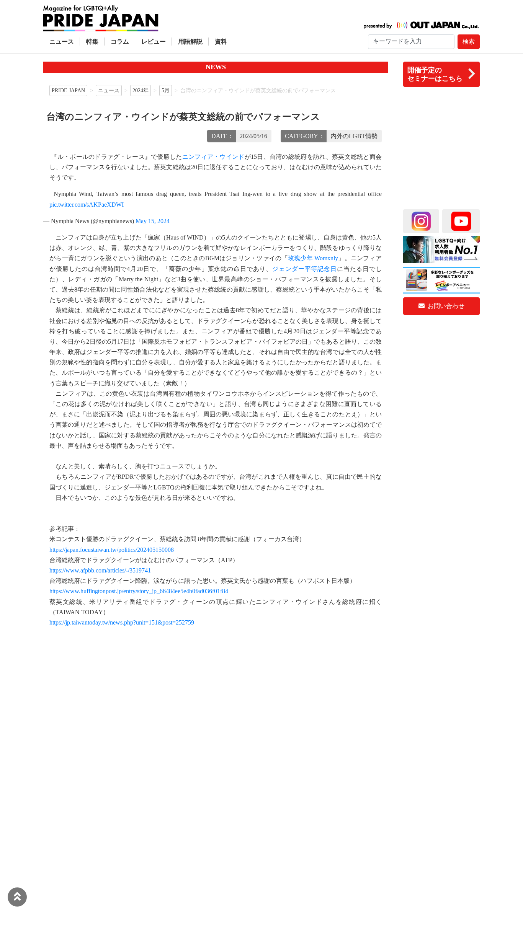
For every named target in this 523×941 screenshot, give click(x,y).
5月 (166, 90)
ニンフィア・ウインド (213, 156)
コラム (120, 41)
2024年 (140, 90)
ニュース (61, 41)
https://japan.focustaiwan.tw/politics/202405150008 (111, 549)
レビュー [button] (153, 41)
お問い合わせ (445, 306)
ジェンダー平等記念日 (304, 269)
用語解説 (190, 41)
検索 (469, 41)
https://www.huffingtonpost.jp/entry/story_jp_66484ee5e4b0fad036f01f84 (138, 591)
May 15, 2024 (153, 221)
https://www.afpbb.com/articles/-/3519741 (100, 570)
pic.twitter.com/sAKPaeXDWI (86, 204)
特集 (92, 41)
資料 (221, 41)
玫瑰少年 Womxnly (313, 258)
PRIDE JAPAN (68, 90)
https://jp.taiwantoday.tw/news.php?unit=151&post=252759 (121, 622)
